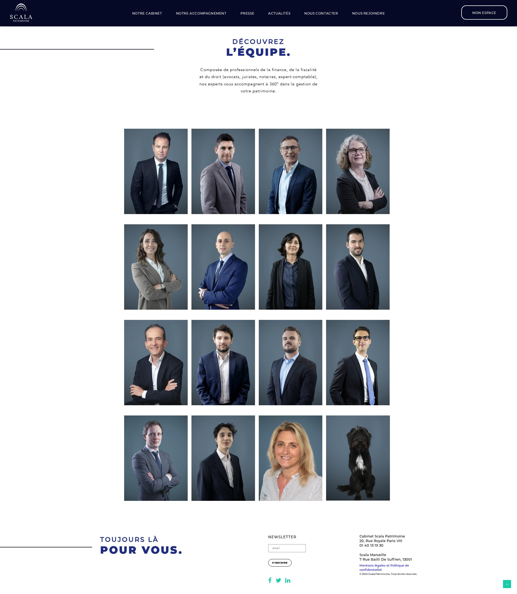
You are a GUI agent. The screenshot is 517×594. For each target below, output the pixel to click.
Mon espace (484, 13)
